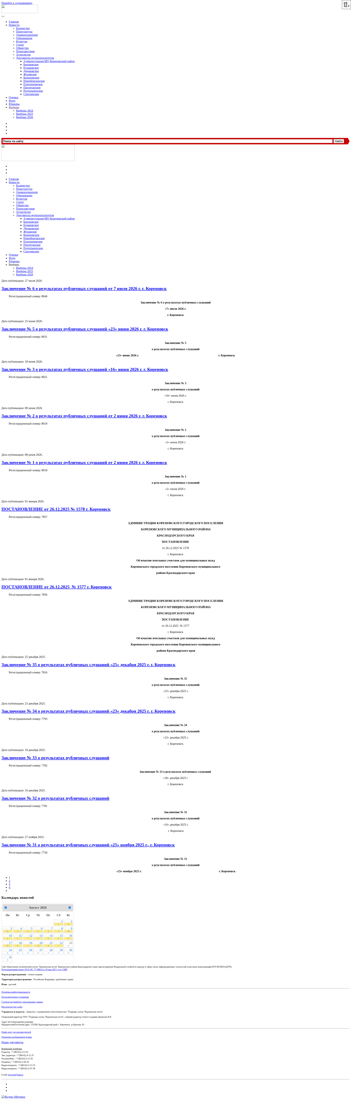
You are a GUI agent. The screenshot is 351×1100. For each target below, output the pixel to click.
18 (19, 944)
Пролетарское (32, 87)
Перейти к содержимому (16, 3)
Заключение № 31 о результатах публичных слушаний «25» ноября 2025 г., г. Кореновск (88, 844)
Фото (12, 100)
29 (60, 951)
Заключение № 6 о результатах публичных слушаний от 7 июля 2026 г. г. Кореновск (84, 288)
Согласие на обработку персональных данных (22, 1002)
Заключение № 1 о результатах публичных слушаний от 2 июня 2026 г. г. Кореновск (84, 462)
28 (50, 951)
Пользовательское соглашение (15, 997)
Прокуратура (24, 31)
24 (9, 951)
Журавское (30, 74)
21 (50, 944)
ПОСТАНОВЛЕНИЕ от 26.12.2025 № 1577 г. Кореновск (56, 586)
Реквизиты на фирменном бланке (16, 1037)
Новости (14, 25)
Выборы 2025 (24, 113)
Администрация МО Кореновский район (49, 61)
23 (70, 944)
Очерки (13, 97)
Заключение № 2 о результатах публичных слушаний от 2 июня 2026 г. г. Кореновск (84, 415)
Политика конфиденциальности (15, 992)
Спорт (20, 44)
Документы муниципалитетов (35, 57)
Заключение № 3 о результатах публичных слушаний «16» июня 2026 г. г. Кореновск (84, 369)
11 (19, 936)
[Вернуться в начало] (19, 12)
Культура (21, 41)
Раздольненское (33, 90)
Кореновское (31, 77)
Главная (14, 21)
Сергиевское (31, 94)
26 (29, 951)
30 (70, 951)
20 (39, 944)
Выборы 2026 (24, 117)
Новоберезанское (34, 81)
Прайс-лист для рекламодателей (16, 1032)
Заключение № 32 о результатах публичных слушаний (55, 798)
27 (40, 951)
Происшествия (25, 51)
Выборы (14, 107)
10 (9, 936)
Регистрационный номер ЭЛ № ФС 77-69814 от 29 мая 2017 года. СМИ (34, 969)
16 (70, 936)
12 (29, 936)
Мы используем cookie (11, 1007)
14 (50, 936)
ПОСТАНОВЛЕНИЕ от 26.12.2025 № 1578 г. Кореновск (56, 509)
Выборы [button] (14, 264)
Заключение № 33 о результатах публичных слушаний (55, 757)
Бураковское (31, 67)
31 (9, 958)
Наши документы (12, 1042)
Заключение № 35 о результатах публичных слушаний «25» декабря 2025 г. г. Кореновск (88, 664)
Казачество (23, 28)
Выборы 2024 (24, 110)
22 (60, 944)
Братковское (31, 64)
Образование (24, 38)
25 (19, 951)
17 (9, 944)
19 (29, 944)
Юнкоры (14, 104)
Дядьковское (31, 71)
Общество (22, 48)
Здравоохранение (27, 34)
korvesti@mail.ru (15, 1074)
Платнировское (33, 84)
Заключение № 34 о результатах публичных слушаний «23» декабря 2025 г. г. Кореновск (88, 711)
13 (40, 936)
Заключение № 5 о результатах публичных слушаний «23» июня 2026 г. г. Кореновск (84, 329)
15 (60, 936)
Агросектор (23, 54)
